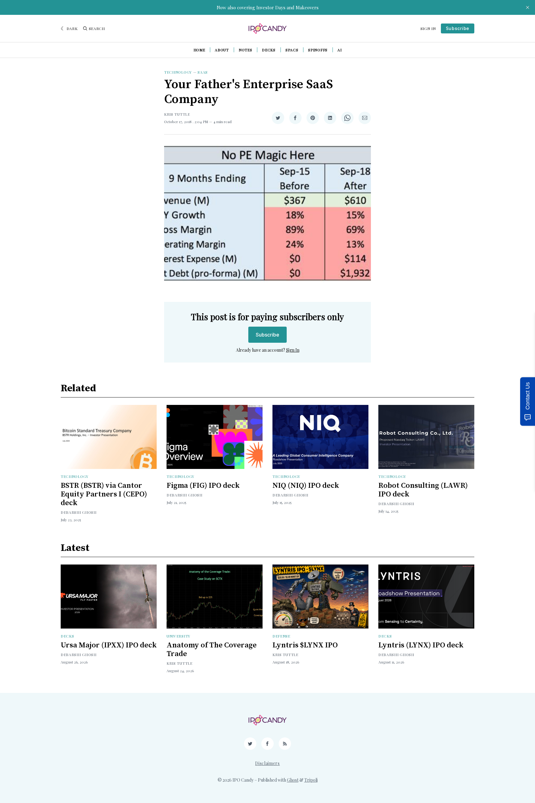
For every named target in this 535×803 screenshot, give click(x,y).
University (178, 635)
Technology (178, 72)
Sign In (428, 28)
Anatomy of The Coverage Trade (212, 650)
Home (199, 49)
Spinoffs (318, 49)
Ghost (292, 780)
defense (281, 635)
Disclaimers (267, 763)
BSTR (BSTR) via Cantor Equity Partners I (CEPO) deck (104, 494)
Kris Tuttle (177, 114)
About (222, 49)
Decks (269, 49)
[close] (528, 7)
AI (339, 49)
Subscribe (457, 28)
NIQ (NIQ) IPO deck (305, 485)
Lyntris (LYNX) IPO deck (420, 645)
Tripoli (311, 780)
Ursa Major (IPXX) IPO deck (109, 645)
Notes (245, 49)
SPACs (291, 49)
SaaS (203, 72)
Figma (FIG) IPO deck (203, 485)
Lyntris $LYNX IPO (305, 645)
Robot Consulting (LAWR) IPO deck (423, 490)
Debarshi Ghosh (79, 512)
